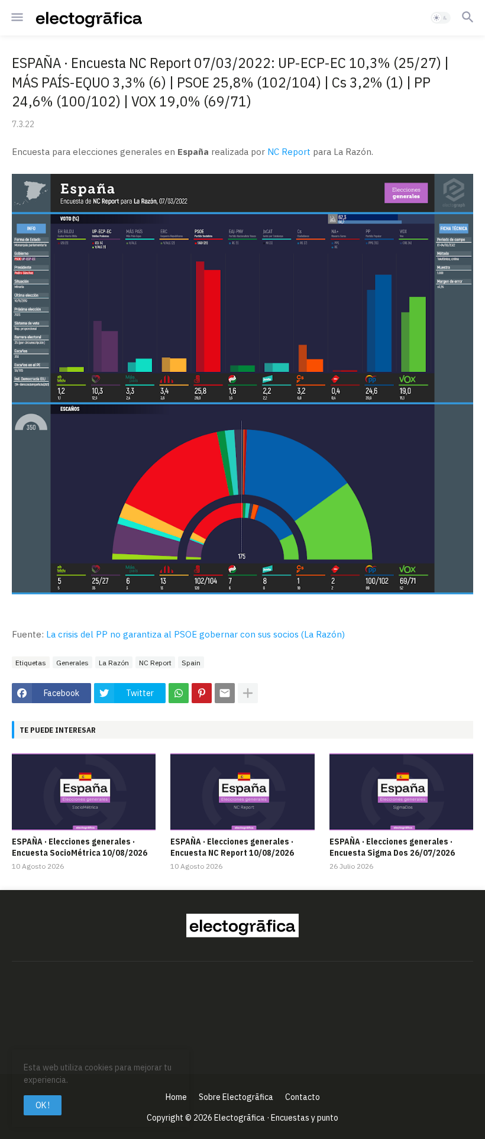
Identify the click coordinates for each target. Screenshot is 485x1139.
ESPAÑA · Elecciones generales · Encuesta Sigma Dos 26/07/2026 (392, 847)
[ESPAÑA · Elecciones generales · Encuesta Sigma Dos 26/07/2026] (401, 791)
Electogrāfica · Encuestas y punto (276, 1117)
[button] (16, 18)
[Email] (225, 693)
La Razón (114, 662)
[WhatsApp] (179, 693)
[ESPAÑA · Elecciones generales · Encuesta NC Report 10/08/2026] (242, 791)
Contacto (302, 1097)
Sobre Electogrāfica (236, 1097)
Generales (72, 662)
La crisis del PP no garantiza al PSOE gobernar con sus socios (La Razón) (195, 634)
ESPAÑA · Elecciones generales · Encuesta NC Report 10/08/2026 (232, 847)
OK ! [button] (42, 1105)
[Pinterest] (202, 693)
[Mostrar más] (248, 693)
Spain (191, 662)
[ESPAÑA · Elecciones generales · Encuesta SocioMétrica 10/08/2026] (84, 791)
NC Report (289, 151)
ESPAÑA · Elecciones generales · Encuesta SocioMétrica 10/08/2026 (79, 847)
